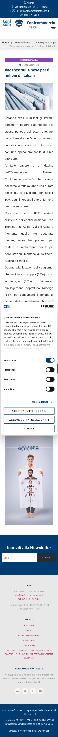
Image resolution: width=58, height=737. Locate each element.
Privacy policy (29, 640)
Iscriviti (46, 558)
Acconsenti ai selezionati (29, 419)
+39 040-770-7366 (44, 724)
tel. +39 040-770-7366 (29, 599)
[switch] (50, 369)
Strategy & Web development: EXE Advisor (29, 731)
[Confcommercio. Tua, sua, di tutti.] (29, 480)
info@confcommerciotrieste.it (29, 595)
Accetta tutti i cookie (29, 411)
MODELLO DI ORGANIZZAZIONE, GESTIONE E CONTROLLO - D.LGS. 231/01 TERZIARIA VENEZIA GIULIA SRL (29, 654)
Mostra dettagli (40, 401)
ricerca (30, 2)
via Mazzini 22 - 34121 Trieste (30, 6)
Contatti (29, 630)
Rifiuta (29, 428)
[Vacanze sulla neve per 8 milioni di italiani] (29, 97)
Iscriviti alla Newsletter (29, 635)
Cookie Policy (29, 645)
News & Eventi (22, 42)
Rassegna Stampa (29, 60)
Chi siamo (29, 625)
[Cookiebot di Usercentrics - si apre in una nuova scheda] (41, 306)
